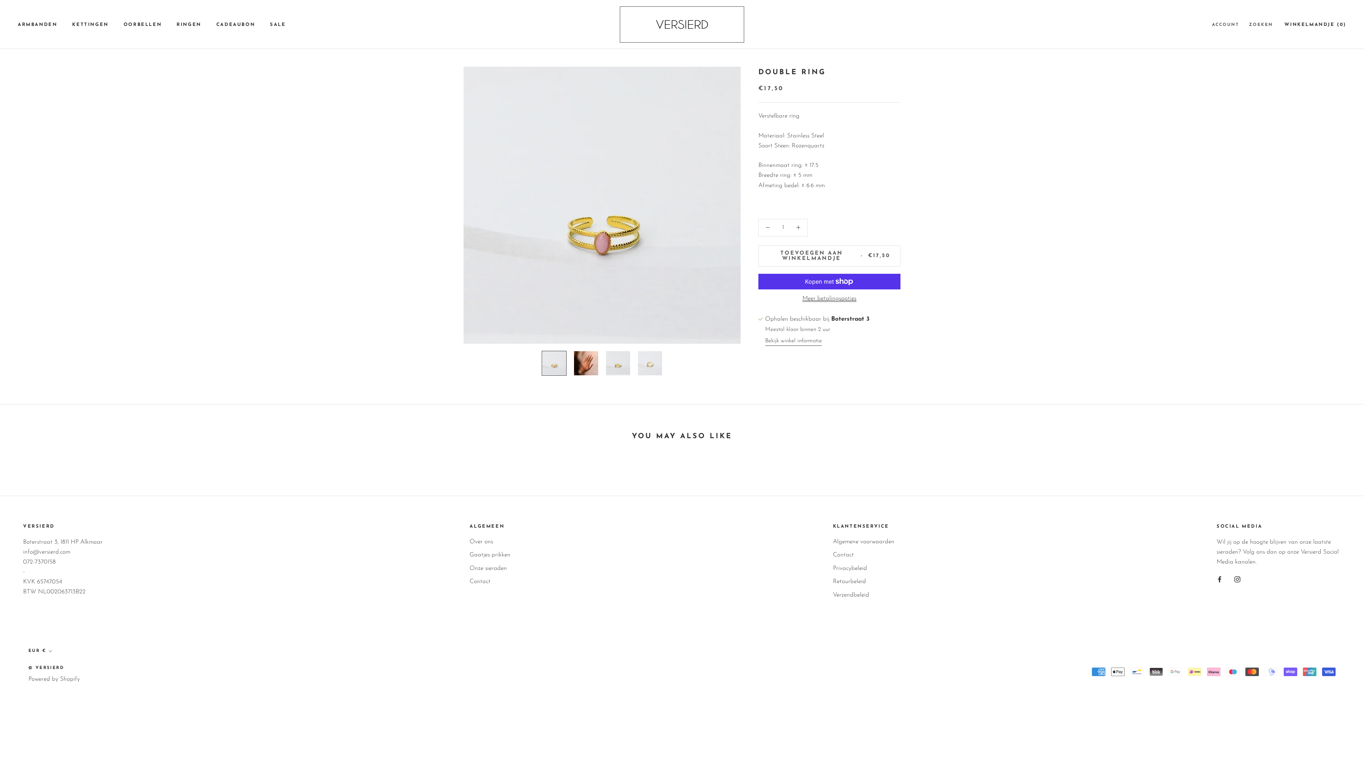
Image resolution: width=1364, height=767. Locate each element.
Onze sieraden (488, 568)
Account (1225, 25)
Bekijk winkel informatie (793, 341)
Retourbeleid (849, 581)
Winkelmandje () (1315, 24)
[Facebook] (1220, 579)
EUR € (37, 651)
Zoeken (1261, 25)
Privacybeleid (850, 568)
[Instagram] (1237, 579)
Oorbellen (143, 24)
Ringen (189, 24)
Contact (480, 581)
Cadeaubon (235, 24)
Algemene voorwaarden (863, 542)
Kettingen (90, 24)
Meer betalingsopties (829, 298)
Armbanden (37, 24)
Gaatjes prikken (490, 555)
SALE (278, 24)
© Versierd (46, 668)
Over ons (481, 542)
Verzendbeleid (851, 595)
